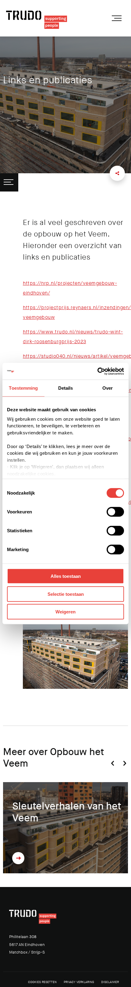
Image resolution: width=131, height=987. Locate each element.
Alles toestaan (66, 576)
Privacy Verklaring (79, 982)
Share (117, 173)
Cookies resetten (42, 982)
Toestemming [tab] (23, 388)
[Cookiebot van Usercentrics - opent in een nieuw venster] (97, 371)
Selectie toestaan (66, 593)
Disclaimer (110, 982)
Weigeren (65, 611)
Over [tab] (107, 388)
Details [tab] (65, 388)
